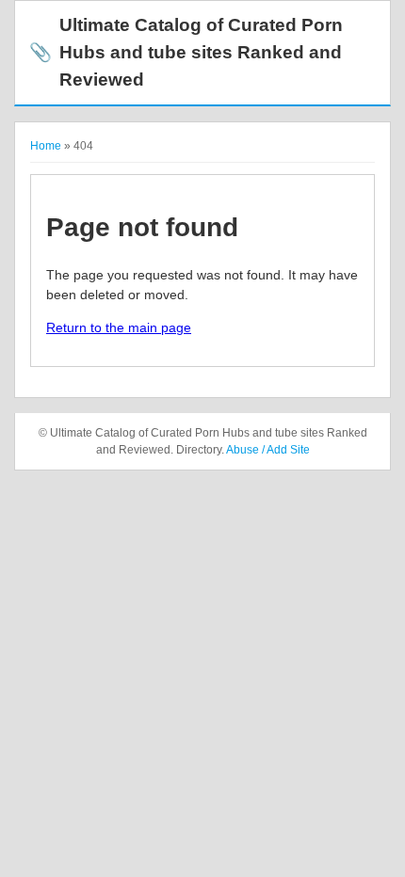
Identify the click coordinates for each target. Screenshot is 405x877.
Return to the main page (118, 327)
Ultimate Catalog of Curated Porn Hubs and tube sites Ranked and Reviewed (186, 52)
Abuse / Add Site (268, 449)
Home (45, 145)
